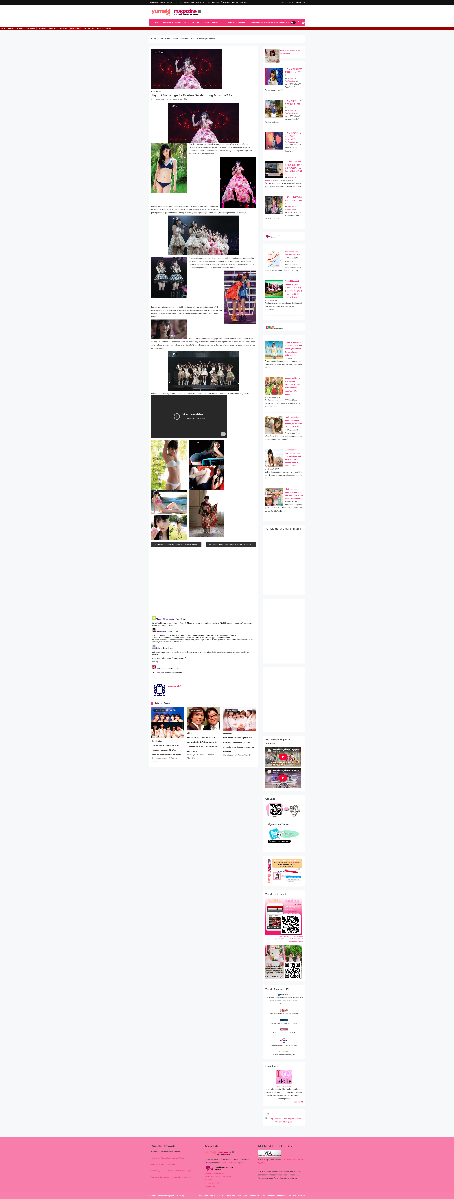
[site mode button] (293, 22)
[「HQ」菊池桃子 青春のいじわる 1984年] (274, 108)
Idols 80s (235, 2)
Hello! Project (189, 2)
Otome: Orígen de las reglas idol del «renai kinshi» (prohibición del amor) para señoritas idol (293, 348)
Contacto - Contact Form (214, 1173)
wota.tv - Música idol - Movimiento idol (166, 1164)
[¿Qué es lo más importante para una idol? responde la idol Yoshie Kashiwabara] (274, 497)
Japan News (153, 2)
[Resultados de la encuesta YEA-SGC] (274, 259)
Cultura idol (178, 2)
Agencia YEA (177, 99)
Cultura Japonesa (212, 2)
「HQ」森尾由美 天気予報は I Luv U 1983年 (294, 72)
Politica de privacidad (237, 22)
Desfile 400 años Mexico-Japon (175, 22)
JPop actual (199, 2)
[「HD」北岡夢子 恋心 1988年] (274, 140)
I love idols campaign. (284, 1086)
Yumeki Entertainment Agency (232, 1163)
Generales (52, 28)
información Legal (212, 1183)
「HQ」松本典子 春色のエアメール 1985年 (293, 200)
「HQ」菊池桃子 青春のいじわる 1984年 (293, 104)
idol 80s (108, 28)
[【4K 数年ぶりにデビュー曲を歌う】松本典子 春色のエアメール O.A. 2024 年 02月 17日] (274, 169)
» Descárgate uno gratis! (295, 941)
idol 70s (100, 28)
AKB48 (162, 2)
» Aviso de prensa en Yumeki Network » (291, 936)
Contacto (154, 22)
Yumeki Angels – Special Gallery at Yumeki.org (269, 22)
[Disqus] (203, 579)
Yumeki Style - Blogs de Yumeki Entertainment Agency (172, 1171)
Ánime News (225, 2)
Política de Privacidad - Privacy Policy (219, 1176)
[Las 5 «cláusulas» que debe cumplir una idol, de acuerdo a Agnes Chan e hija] (274, 425)
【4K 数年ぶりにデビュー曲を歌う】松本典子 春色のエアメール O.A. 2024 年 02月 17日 (293, 168)
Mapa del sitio (218, 22)
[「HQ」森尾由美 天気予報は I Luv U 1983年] (274, 76)
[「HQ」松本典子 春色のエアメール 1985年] (274, 205)
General (169, 2)
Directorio (196, 22)
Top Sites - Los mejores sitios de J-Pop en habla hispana (173, 1177)
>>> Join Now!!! (297, 1102)
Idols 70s (243, 2)
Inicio (206, 22)
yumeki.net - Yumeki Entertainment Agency (168, 1158)
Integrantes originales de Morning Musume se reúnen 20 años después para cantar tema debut (166, 750)
